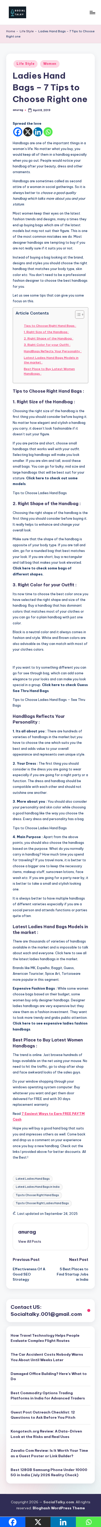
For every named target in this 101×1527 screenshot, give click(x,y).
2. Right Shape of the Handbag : (48, 338)
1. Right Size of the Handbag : (46, 332)
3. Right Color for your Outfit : (47, 345)
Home (10, 31)
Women (50, 64)
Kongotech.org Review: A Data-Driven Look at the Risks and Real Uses (46, 1434)
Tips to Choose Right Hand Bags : (50, 326)
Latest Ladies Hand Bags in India (38, 1187)
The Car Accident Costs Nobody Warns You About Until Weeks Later (47, 1357)
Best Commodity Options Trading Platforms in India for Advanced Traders (48, 1395)
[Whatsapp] (48, 131)
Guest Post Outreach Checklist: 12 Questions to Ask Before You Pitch (43, 1415)
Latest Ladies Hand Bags (32, 1178)
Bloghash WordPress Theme (59, 1508)
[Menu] (92, 12)
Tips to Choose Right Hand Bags (37, 1195)
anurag (27, 1232)
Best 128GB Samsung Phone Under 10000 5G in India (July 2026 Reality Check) (49, 1472)
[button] (29, 1241)
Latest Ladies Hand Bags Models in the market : (51, 360)
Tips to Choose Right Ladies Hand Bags (42, 1203)
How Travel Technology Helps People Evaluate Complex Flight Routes (45, 1338)
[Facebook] (17, 131)
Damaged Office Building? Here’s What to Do (49, 1376)
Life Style (27, 31)
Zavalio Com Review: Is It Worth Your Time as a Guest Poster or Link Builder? (49, 1453)
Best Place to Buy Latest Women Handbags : (49, 371)
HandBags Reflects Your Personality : (53, 351)
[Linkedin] (37, 131)
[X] (27, 131)
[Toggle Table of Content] (77, 314)
